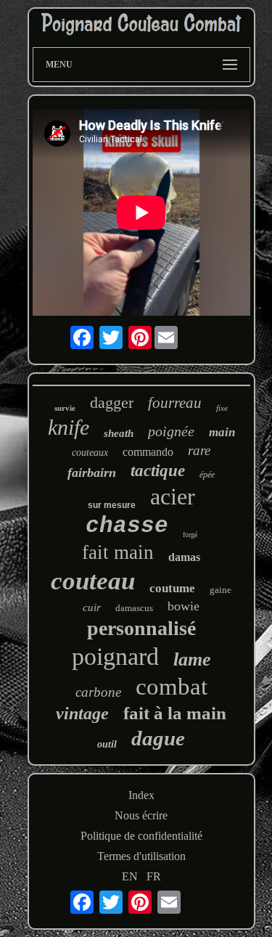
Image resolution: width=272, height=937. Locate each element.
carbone (98, 692)
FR (154, 876)
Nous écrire (141, 815)
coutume (172, 588)
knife (68, 427)
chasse (127, 526)
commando (148, 452)
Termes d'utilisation (141, 856)
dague (158, 738)
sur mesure (112, 505)
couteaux (90, 452)
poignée (171, 431)
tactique (158, 471)
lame (192, 659)
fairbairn (91, 472)
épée (207, 475)
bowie (183, 606)
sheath (118, 433)
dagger (111, 402)
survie (64, 408)
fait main (118, 552)
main (222, 432)
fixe (222, 408)
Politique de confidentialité (141, 836)
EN (130, 876)
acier (172, 496)
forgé (190, 535)
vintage (82, 713)
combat (171, 687)
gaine (220, 589)
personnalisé (141, 628)
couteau (93, 581)
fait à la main (174, 713)
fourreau (175, 403)
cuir (92, 607)
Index (141, 795)
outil (107, 744)
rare (199, 450)
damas (184, 557)
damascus (134, 607)
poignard (115, 656)
